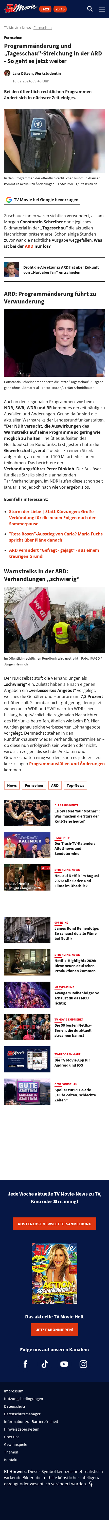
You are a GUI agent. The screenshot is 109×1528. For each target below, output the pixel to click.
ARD (29, 246)
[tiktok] (44, 1364)
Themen (11, 1451)
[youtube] (64, 1364)
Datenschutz (14, 1406)
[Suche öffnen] (90, 9)
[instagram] (83, 1364)
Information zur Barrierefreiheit (31, 1421)
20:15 (60, 9)
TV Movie (11, 27)
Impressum (13, 1390)
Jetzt (45, 9)
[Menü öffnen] (102, 9)
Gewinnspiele (15, 1444)
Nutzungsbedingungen (23, 1398)
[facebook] (25, 1364)
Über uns (12, 1436)
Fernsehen (42, 27)
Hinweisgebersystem (21, 1429)
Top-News (75, 785)
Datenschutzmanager (22, 1413)
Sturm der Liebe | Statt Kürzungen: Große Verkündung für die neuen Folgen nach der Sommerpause (52, 518)
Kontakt (10, 1459)
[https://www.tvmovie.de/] (21, 8)
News (26, 27)
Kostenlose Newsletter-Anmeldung (54, 1223)
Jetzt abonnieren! (54, 1329)
